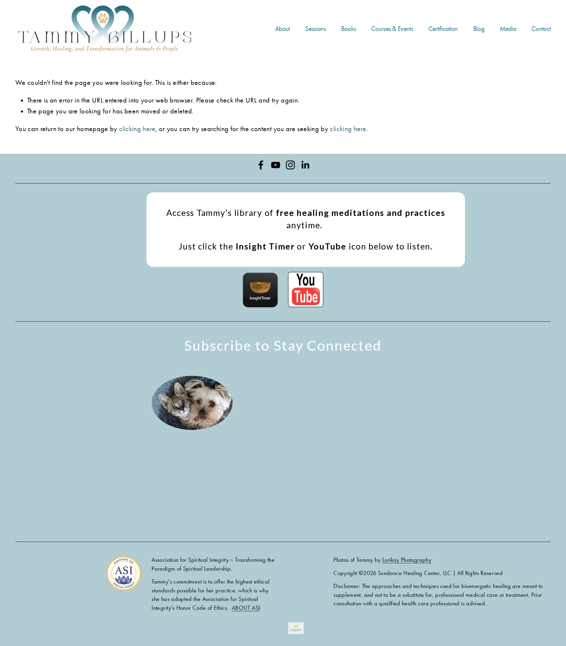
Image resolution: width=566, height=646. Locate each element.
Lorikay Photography (406, 559)
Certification (443, 29)
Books (348, 29)
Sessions (315, 29)
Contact (541, 29)
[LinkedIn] (305, 165)
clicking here (137, 129)
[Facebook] (261, 165)
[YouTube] (275, 165)
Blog (478, 29)
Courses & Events (392, 29)
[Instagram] (290, 165)
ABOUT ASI (246, 607)
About (282, 29)
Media (508, 29)
